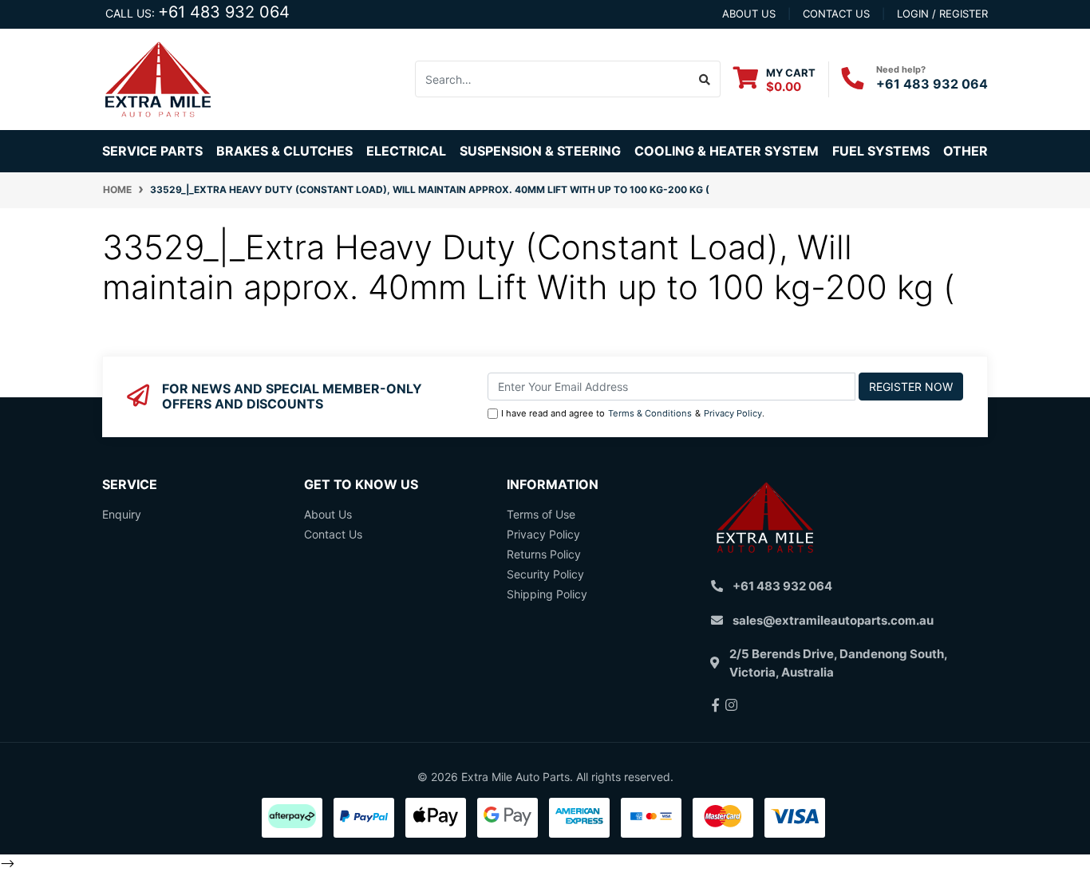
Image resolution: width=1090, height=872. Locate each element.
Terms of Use (541, 514)
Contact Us (333, 534)
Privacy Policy (733, 413)
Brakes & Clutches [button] (284, 151)
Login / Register (942, 13)
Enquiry (121, 514)
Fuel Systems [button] (881, 151)
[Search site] (705, 79)
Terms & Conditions (650, 413)
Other (965, 151)
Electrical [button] (406, 151)
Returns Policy (544, 554)
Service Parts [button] (152, 151)
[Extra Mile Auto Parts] (158, 78)
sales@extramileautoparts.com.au (833, 620)
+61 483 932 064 (224, 12)
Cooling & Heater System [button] (726, 151)
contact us (836, 13)
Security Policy (545, 574)
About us (749, 13)
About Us (328, 514)
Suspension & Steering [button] (540, 151)
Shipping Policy (547, 594)
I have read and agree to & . (632, 413)
